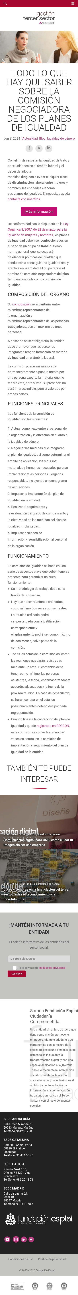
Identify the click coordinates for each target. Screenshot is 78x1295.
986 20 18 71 (24, 1179)
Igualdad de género (61, 138)
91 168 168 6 (24, 1204)
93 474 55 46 (24, 1155)
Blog (42, 138)
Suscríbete (16, 973)
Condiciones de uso (20, 1259)
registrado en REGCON (53, 726)
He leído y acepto (41, 967)
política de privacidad (52, 967)
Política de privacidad (52, 1259)
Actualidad (30, 138)
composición (21, 304)
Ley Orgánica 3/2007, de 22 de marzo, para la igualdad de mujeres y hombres (38, 229)
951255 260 (24, 1131)
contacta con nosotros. (24, 199)
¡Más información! (39, 211)
